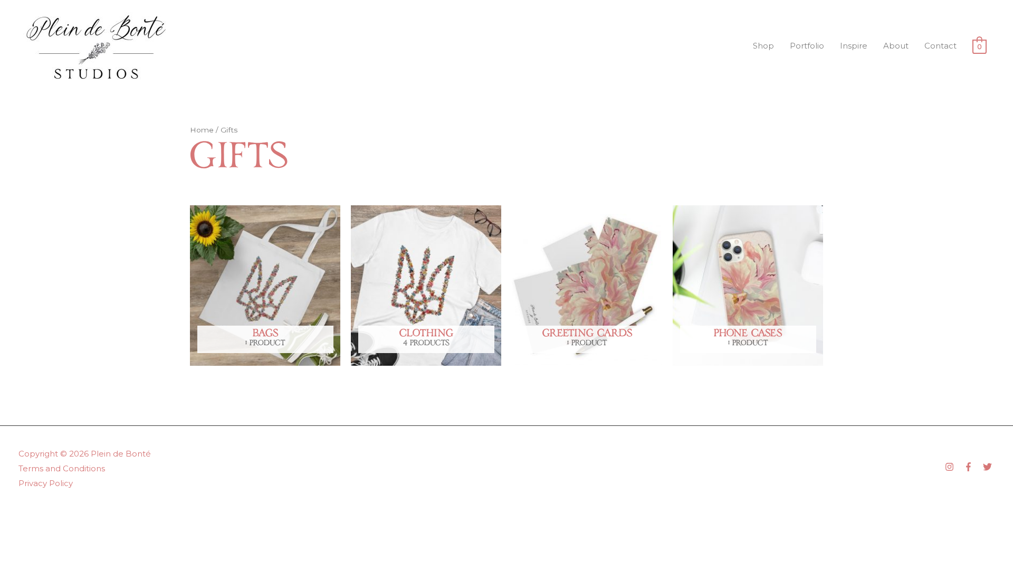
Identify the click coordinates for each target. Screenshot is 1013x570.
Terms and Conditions (61, 468)
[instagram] (953, 466)
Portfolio (807, 46)
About (896, 46)
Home (202, 130)
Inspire (853, 46)
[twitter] (989, 466)
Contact (940, 46)
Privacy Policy (45, 483)
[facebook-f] (972, 466)
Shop (763, 46)
